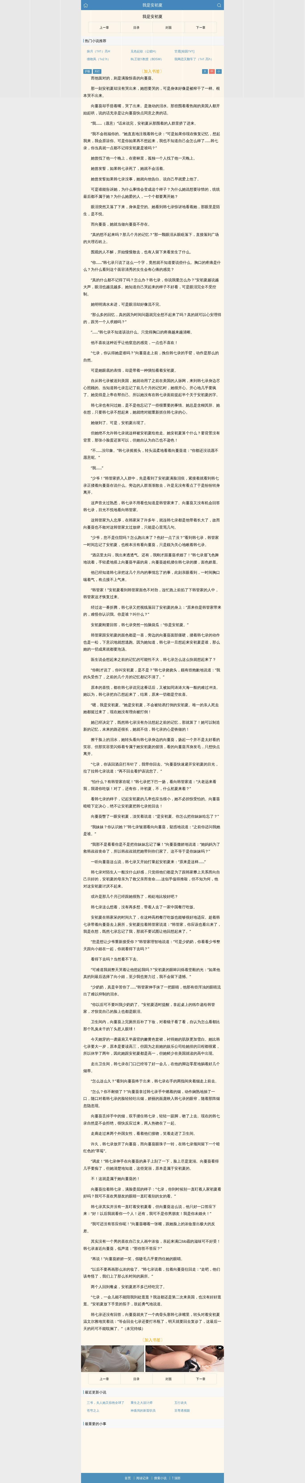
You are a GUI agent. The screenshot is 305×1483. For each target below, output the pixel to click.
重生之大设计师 (141, 1402)
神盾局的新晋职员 (143, 1410)
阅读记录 (142, 1478)
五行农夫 (180, 1402)
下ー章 (200, 1379)
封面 (168, 1379)
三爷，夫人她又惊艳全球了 (105, 1402)
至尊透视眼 (182, 1410)
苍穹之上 (93, 1410)
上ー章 (104, 1379)
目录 (136, 1379)
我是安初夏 (152, 5)
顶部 (177, 1478)
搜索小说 (160, 1478)
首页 (128, 1478)
